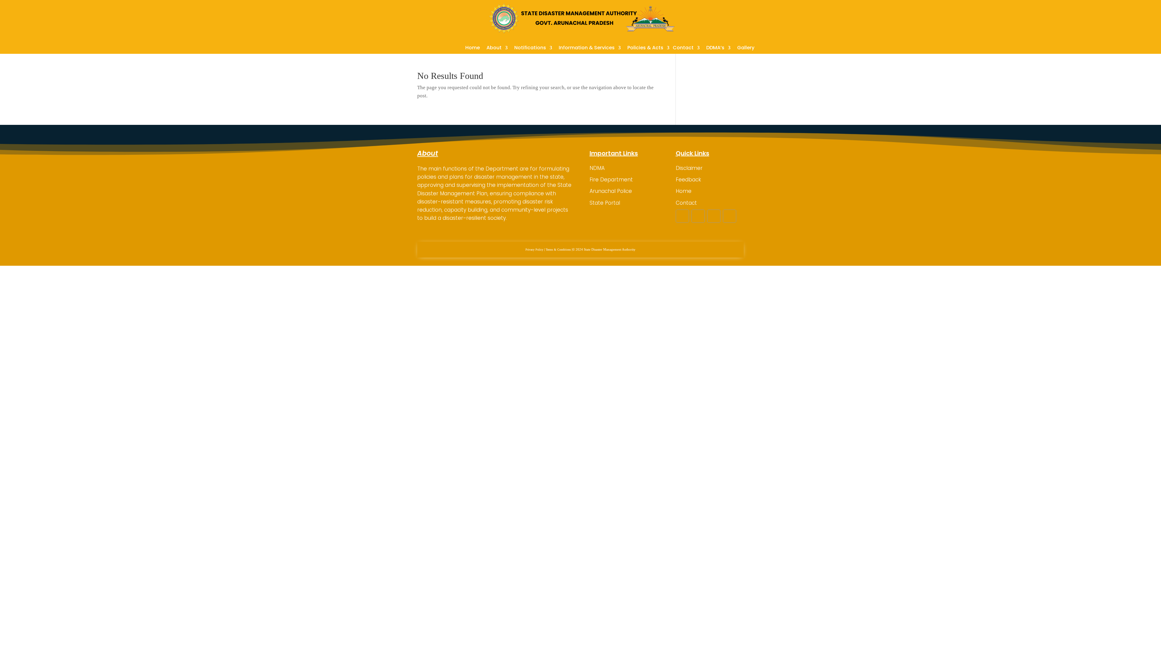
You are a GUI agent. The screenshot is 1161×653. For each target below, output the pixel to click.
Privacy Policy (534, 249)
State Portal (605, 202)
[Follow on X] (698, 216)
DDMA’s (715, 48)
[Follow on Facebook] (682, 216)
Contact (683, 48)
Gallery (745, 48)
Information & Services (587, 48)
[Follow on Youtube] (729, 216)
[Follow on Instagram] (713, 216)
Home (472, 48)
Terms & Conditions (558, 249)
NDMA (597, 168)
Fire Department (611, 179)
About (494, 48)
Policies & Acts (645, 48)
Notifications (530, 48)
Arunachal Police (611, 191)
